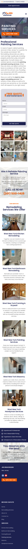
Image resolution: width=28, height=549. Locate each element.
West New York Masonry (14, 376)
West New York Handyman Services (14, 410)
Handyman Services (7, 543)
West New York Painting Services (14, 341)
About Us (4, 513)
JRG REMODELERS (8, 467)
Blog (3, 519)
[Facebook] (3, 475)
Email (4, 106)
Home (3, 507)
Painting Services (6, 537)
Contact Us (5, 516)
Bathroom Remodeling (8, 531)
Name (4, 101)
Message (5, 112)
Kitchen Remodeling (7, 528)
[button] (26, 13)
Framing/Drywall (6, 534)
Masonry (4, 540)
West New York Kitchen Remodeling (14, 234)
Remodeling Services (8, 510)
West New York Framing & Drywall (14, 304)
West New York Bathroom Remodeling (14, 269)
